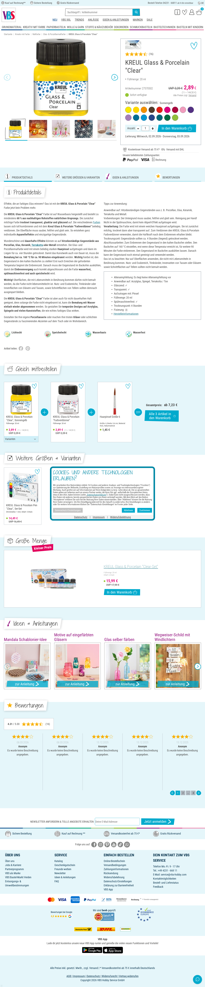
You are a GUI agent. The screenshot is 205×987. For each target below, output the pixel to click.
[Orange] (144, 110)
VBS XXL (66, 19)
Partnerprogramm (14, 869)
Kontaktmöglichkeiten (164, 878)
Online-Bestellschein (114, 861)
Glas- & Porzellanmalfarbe (54, 34)
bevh (104, 910)
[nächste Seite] (198, 793)
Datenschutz (80, 517)
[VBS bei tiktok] (120, 844)
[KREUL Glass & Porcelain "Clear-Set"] (53, 579)
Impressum (99, 517)
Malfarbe (36, 34)
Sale (149, 19)
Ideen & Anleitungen (116, 19)
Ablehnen (128, 510)
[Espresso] (152, 110)
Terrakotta (37, 245)
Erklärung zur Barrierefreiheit (119, 885)
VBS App (108, 889)
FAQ (56, 881)
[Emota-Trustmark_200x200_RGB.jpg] (145, 914)
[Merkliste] (184, 12)
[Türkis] (159, 117)
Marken (138, 19)
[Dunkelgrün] (167, 117)
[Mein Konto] (191, 12)
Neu (55, 19)
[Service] (177, 12)
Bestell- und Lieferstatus (166, 882)
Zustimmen (144, 510)
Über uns (9, 861)
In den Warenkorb (174, 128)
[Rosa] (183, 110)
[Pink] (167, 110)
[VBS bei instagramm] (101, 844)
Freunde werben (62, 869)
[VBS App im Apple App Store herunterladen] (113, 950)
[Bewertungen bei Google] (61, 914)
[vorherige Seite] (172, 793)
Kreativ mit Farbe (22, 34)
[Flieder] (128, 117)
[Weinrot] (175, 110)
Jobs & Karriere (13, 865)
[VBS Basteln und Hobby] (8, 14)
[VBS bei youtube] (114, 844)
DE (202, 3)
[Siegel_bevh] (104, 916)
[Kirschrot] (159, 110)
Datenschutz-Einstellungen (118, 881)
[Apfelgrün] (175, 117)
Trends (79, 19)
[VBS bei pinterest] (107, 844)
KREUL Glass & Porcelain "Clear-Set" (131, 566)
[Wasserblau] (144, 117)
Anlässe (93, 19)
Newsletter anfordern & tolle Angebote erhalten (62, 821)
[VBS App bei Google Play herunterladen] (92, 950)
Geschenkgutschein (64, 865)
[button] (7, 77)
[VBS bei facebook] (94, 844)
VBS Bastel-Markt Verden (18, 877)
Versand (192, 95)
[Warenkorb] (199, 12)
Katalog (58, 861)
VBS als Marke (12, 873)
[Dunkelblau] (152, 117)
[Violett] (191, 110)
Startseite (8, 34)
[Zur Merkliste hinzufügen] (194, 45)
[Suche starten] (136, 12)
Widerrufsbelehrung (114, 877)
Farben (96, 222)
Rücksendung (111, 873)
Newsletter (60, 873)
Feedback (158, 886)
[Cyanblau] (136, 117)
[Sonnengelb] (136, 110)
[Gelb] (128, 110)
